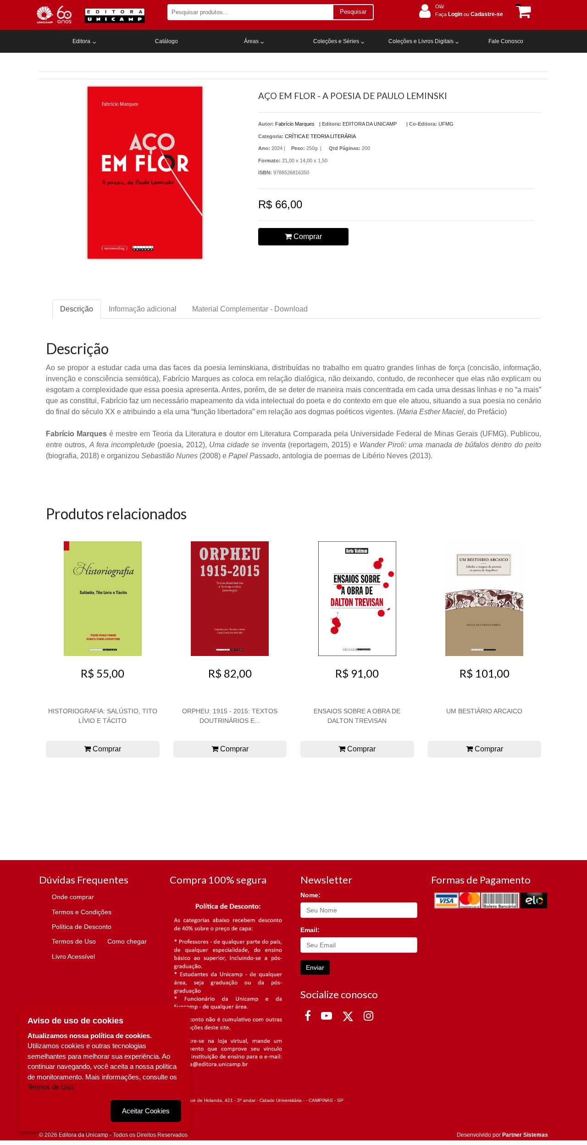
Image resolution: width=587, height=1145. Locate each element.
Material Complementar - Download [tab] (250, 309)
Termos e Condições (81, 912)
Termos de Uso (74, 941)
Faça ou (469, 14)
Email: (310, 930)
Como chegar (127, 941)
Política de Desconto (81, 926)
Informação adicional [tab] (143, 309)
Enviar (315, 967)
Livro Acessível (73, 956)
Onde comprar (73, 896)
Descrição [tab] (76, 309)
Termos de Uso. (51, 1087)
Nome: (310, 895)
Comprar (307, 236)
